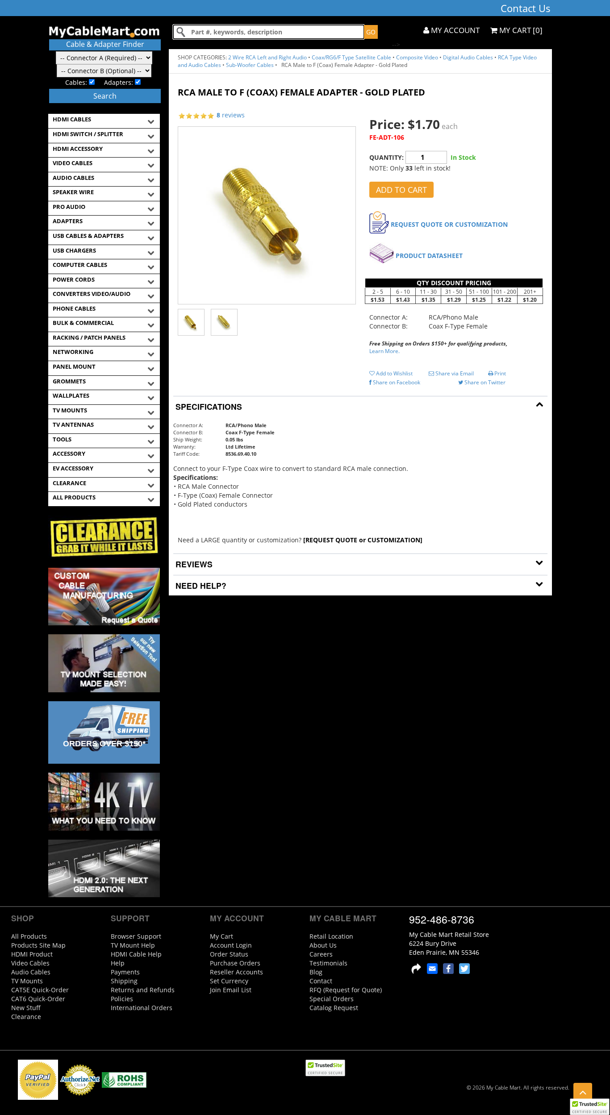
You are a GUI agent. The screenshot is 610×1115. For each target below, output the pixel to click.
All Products (29, 936)
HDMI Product (32, 954)
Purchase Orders (235, 963)
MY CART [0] (520, 30)
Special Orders (331, 998)
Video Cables (30, 963)
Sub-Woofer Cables (250, 65)
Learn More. (384, 351)
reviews (231, 115)
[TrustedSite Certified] (589, 1106)
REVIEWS (193, 564)
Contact (320, 981)
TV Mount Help (133, 945)
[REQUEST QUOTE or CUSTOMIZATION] (362, 540)
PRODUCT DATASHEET (429, 255)
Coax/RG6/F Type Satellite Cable (351, 57)
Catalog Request (333, 1007)
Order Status (229, 954)
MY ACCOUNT (454, 30)
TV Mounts (27, 981)
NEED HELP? (199, 585)
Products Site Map (38, 945)
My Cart (221, 936)
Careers (321, 954)
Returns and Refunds (143, 990)
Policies (122, 998)
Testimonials (328, 963)
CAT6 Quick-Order (38, 998)
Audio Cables (30, 972)
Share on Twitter (484, 382)
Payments (125, 972)
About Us (323, 945)
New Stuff (26, 1007)
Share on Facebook (396, 382)
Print (499, 373)
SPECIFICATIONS (207, 406)
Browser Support (136, 936)
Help (118, 963)
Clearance (26, 1016)
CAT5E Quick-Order (40, 990)
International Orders (141, 1007)
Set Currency (229, 981)
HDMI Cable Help (136, 954)
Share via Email (454, 373)
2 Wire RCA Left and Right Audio (267, 57)
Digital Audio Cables (468, 57)
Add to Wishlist (394, 373)
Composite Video (417, 57)
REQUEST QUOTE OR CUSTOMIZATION (449, 224)
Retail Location (331, 936)
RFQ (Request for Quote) (345, 990)
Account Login (231, 945)
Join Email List (230, 990)
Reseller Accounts (236, 972)
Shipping (124, 981)
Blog (315, 972)
